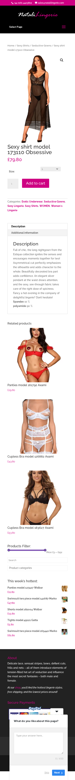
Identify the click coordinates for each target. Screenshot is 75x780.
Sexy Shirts (23, 45)
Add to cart (35, 183)
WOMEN (45, 205)
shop (18, 687)
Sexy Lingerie (15, 205)
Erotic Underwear (32, 201)
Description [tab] (18, 226)
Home (10, 45)
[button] (61, 60)
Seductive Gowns (41, 45)
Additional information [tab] (24, 232)
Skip (46, 772)
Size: (12, 171)
